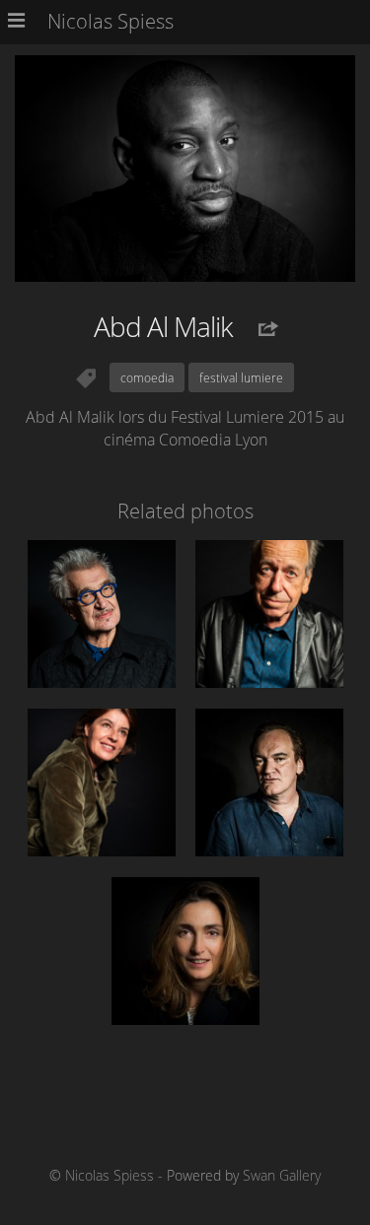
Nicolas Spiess (109, 1175)
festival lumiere (241, 377)
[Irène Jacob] (102, 782)
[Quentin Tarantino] (269, 782)
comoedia (147, 377)
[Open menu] (20, 22)
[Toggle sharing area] (258, 329)
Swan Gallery (282, 1175)
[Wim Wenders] (102, 614)
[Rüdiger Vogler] (269, 614)
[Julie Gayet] (185, 951)
